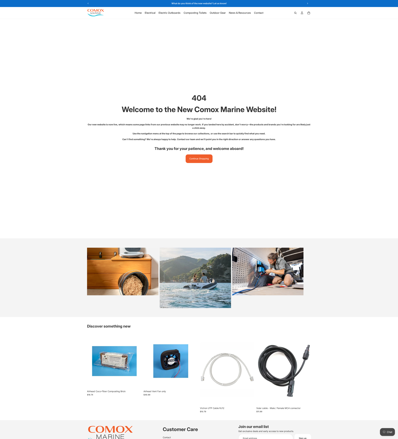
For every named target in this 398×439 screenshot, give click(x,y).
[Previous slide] (88, 3)
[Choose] (249, 400)
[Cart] (308, 12)
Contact (167, 437)
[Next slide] (307, 3)
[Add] (137, 383)
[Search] (295, 12)
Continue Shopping (199, 158)
